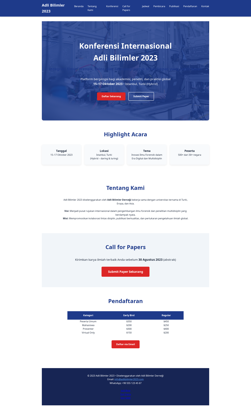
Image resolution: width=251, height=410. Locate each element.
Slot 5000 (126, 398)
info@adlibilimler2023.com (129, 379)
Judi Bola (125, 390)
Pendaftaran (190, 6)
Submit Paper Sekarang (125, 272)
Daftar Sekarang (111, 96)
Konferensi (112, 6)
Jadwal (145, 6)
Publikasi (174, 6)
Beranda (79, 6)
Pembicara (159, 6)
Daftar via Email (125, 344)
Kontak (205, 6)
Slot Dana (125, 394)
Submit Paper (141, 96)
